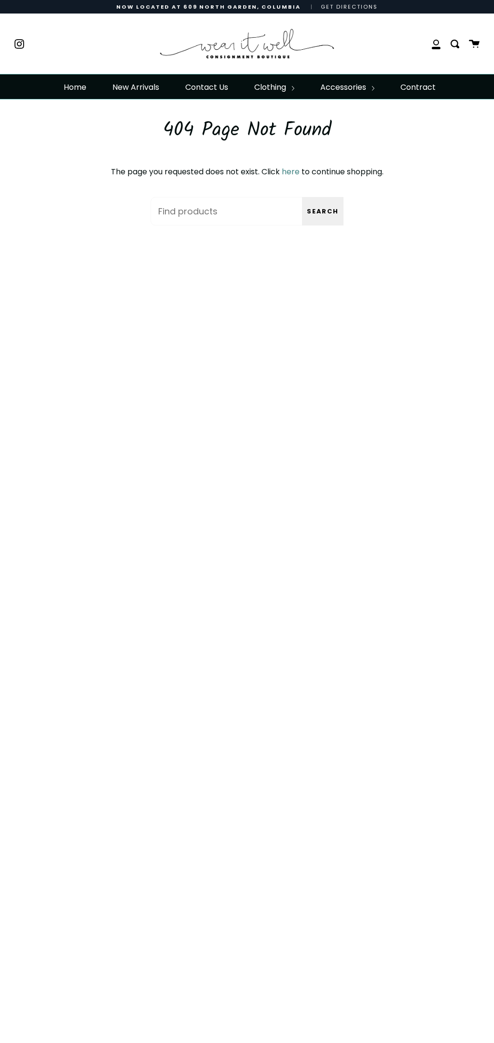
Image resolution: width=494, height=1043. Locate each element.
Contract (418, 87)
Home (75, 87)
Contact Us (206, 87)
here (291, 171)
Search (323, 211)
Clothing (271, 87)
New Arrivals (135, 87)
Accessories (344, 87)
